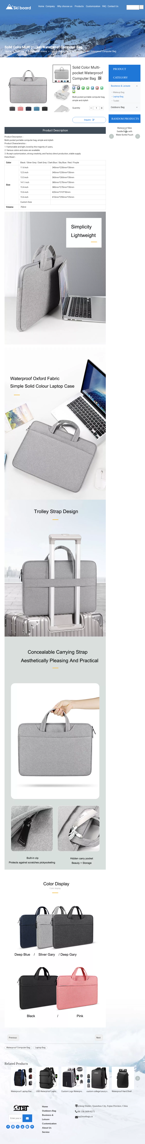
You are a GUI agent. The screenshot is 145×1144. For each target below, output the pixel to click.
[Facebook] (8, 1127)
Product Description (55, 130)
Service (45, 1132)
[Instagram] (27, 1127)
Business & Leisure (120, 86)
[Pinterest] (32, 1127)
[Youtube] (22, 1127)
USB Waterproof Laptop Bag (47, 1091)
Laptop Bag (40, 1047)
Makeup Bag (118, 92)
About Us (46, 1128)
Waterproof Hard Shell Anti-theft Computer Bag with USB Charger (123, 1091)
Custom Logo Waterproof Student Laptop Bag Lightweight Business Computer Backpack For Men (72, 1091)
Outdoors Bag (117, 107)
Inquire (87, 120)
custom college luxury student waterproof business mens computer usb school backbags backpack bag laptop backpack (98, 1091)
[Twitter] (18, 1127)
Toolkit (116, 101)
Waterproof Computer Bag (18, 1047)
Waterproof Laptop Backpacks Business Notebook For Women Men (22, 1091)
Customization (49, 1123)
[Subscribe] (27, 1118)
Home (45, 1106)
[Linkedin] (13, 1127)
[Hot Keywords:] (141, 7)
